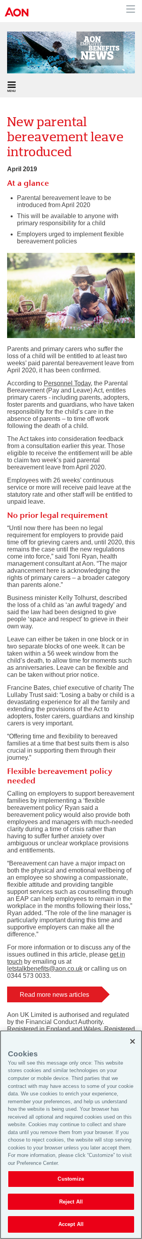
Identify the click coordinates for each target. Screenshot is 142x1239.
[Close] (132, 1041)
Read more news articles (54, 994)
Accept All (71, 1224)
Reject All (71, 1202)
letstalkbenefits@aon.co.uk (44, 968)
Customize (71, 1179)
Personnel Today (67, 383)
